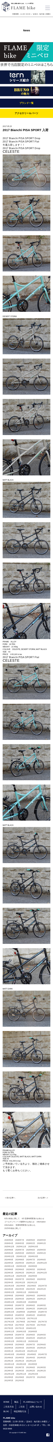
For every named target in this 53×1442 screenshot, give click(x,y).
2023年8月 (8, 1269)
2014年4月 (30, 1358)
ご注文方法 (8, 1406)
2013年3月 (19, 1371)
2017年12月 (20, 1318)
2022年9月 (32, 1276)
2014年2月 (8, 1361)
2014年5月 (19, 1358)
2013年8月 (8, 1367)
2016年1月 (41, 1338)
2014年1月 (19, 1361)
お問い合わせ (36, 1406)
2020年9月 (8, 1296)
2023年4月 (41, 1269)
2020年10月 (33, 1292)
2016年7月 (19, 1335)
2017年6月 (8, 1325)
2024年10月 (33, 1256)
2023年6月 (19, 1269)
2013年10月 (21, 1364)
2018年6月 (8, 1315)
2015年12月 (9, 1341)
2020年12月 (9, 1292)
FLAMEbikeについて (32, 1401)
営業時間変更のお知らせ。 (26, 1225)
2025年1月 (41, 1253)
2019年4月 (8, 1309)
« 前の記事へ (10, 1198)
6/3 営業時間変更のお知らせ (33, 1219)
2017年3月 (41, 1325)
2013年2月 (30, 1371)
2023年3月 (8, 1273)
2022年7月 (19, 1279)
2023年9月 (32, 1266)
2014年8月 (31, 1354)
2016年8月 (8, 1335)
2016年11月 (9, 1331)
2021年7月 (42, 1286)
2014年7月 (42, 1354)
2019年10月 (21, 1302)
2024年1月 (30, 1263)
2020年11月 (21, 1292)
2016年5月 (41, 1335)
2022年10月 (21, 1276)
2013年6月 (30, 1367)
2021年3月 (19, 1289)
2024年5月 (8, 1263)
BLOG (6, 1411)
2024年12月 (9, 1256)
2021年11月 (32, 1282)
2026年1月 (41, 1243)
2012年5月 (8, 1380)
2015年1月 (8, 1351)
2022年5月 (41, 1279)
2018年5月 (19, 1315)
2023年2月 (19, 1273)
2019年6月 (30, 1305)
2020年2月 (30, 1299)
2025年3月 (19, 1253)
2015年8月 (19, 1345)
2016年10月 (21, 1331)
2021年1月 (41, 1289)
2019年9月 (32, 1302)
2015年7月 (30, 1345)
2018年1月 (8, 1318)
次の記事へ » (43, 1198)
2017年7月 (42, 1322)
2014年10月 (9, 1354)
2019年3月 (19, 1309)
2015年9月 (8, 1345)
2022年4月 (8, 1282)
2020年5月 (41, 1296)
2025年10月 (33, 1247)
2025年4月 (8, 1253)
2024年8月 (19, 1260)
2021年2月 (30, 1289)
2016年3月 (19, 1338)
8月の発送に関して (12, 1219)
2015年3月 (30, 1348)
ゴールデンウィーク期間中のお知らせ (19, 1222)
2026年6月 (30, 1240)
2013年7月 (19, 1367)
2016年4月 (8, 1338)
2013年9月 (32, 1364)
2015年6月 (41, 1345)
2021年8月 (31, 1286)
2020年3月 (19, 1299)
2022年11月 (9, 1276)
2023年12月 (42, 1263)
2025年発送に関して (12, 1228)
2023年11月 (9, 1266)
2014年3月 (41, 1358)
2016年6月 (30, 1335)
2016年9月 (32, 1331)
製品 (16, 1401)
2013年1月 (41, 1371)
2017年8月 (31, 1322)
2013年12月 (31, 1361)
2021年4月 (8, 1289)
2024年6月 (41, 1260)
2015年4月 (19, 1348)
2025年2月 (30, 1253)
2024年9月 (8, 1260)
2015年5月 (8, 1348)
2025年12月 (9, 1247)
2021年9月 (20, 1286)
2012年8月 (19, 1377)
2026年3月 (19, 1243)
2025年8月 (8, 1250)
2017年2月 (8, 1328)
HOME (6, 1401)
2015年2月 (41, 1348)
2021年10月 (9, 1286)
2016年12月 (31, 1328)
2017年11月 (32, 1318)
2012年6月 (41, 1377)
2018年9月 (20, 1312)
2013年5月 (41, 1367)
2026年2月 (30, 1243)
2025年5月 (41, 1250)
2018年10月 (9, 1312)
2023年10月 (21, 1266)
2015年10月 (33, 1341)
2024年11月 (21, 1256)
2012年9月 (8, 1377)
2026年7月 (19, 1240)
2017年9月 (20, 1322)
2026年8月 (8, 1240)
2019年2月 (30, 1309)
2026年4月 (8, 1243)
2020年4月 (8, 1299)
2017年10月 (9, 1322)
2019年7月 (19, 1305)
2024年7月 (30, 1260)
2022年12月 (42, 1273)
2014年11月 (32, 1351)
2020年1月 (41, 1299)
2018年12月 (42, 1309)
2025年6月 (30, 1250)
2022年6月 (30, 1279)
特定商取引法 (20, 1411)
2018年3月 (41, 1315)
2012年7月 (30, 1377)
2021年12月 (20, 1282)
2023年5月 (30, 1269)
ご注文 (22, 1406)
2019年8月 (8, 1305)
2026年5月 (41, 1240)
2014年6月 (8, 1358)
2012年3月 (19, 1380)
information (41, 1222)
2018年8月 (31, 1312)
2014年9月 (20, 1354)
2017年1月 (19, 1328)
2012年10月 (33, 1374)
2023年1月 (30, 1273)
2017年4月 (30, 1325)
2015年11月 (21, 1341)
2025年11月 (21, 1247)
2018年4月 (30, 1315)
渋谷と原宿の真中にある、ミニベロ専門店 (22, 3)
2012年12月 (9, 1374)
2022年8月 (8, 1279)
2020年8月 (19, 1296)
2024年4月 (19, 1263)
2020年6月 (30, 1296)
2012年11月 (21, 1374)
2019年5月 (41, 1305)
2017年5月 (19, 1325)
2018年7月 (42, 1312)
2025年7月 (19, 1250)
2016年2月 (30, 1338)
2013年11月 (9, 1364)
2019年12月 (9, 1302)
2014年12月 (20, 1351)
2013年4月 (8, 1371)
